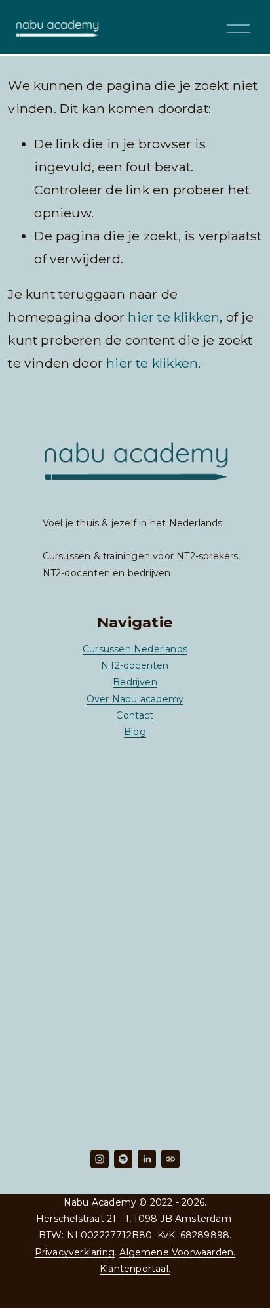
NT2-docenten (134, 665)
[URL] (170, 1159)
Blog (135, 732)
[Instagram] (99, 1159)
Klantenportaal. (135, 1269)
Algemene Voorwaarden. (177, 1252)
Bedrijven (135, 682)
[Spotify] (123, 1159)
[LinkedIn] (147, 1159)
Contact (134, 715)
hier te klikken (174, 317)
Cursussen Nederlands (135, 649)
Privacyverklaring (75, 1252)
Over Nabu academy (135, 699)
